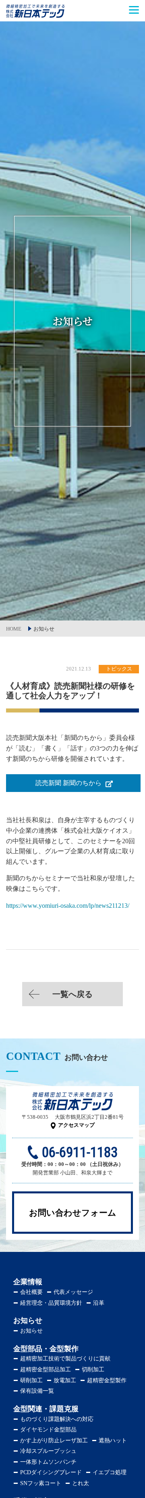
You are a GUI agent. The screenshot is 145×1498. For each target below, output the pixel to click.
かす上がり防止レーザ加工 (54, 1440)
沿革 (98, 1303)
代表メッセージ (73, 1292)
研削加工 (31, 1380)
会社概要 (31, 1292)
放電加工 (65, 1380)
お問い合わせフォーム (72, 1212)
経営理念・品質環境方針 (51, 1303)
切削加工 (93, 1369)
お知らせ (31, 1331)
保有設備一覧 (37, 1391)
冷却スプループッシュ (48, 1451)
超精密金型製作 (106, 1380)
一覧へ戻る (72, 994)
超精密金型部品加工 (45, 1369)
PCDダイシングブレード (51, 1472)
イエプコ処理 (109, 1472)
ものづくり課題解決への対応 (56, 1419)
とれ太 (80, 1483)
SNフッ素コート (40, 1483)
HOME (13, 628)
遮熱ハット (113, 1440)
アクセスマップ (76, 1125)
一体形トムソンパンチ (48, 1462)
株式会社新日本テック (35, 15)
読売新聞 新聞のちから (68, 782)
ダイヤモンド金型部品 (48, 1430)
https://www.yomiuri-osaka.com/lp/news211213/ (67, 905)
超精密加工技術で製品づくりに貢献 (65, 1359)
